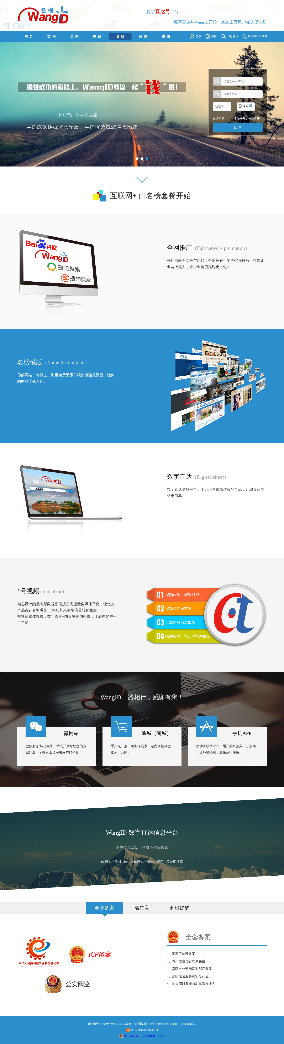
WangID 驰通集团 (135, 1023)
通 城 (166, 36)
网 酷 (97, 36)
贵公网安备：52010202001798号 (144, 1036)
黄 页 (143, 36)
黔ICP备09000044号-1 (144, 1030)
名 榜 (120, 36)
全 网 (74, 36)
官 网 (51, 36)
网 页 (29, 36)
